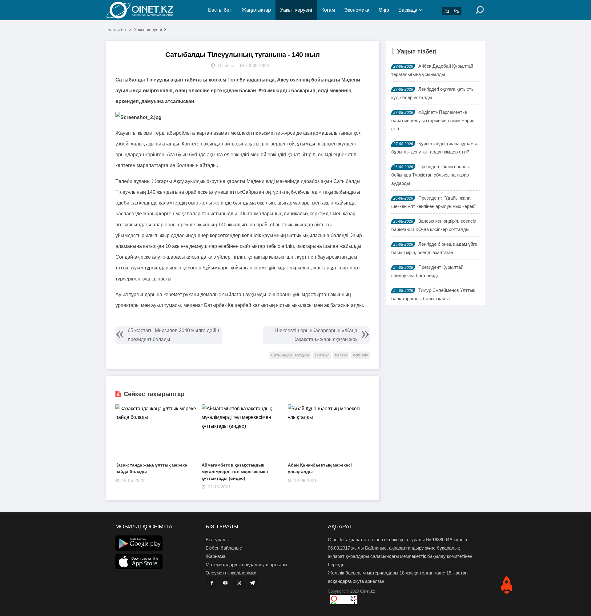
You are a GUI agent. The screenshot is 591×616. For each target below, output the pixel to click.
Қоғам (328, 10)
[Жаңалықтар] (144, 10)
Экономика (356, 10)
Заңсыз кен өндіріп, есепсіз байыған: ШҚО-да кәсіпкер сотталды (433, 225)
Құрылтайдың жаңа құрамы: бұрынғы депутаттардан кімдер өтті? (434, 147)
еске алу (360, 355)
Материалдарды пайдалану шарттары (246, 564)
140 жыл (322, 355)
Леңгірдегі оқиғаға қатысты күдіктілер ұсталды (433, 93)
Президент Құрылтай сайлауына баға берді (427, 271)
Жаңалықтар (256, 10)
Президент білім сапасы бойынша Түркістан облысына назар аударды (430, 175)
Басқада (407, 10)
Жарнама (215, 556)
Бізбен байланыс (224, 547)
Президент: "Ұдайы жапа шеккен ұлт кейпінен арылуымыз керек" (433, 202)
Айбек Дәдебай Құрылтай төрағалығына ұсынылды (432, 70)
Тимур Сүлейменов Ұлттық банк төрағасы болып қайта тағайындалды (433, 298)
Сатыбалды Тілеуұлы (290, 355)
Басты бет (219, 10)
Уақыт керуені (296, 10)
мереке (341, 355)
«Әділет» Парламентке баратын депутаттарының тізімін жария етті (432, 120)
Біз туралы (217, 539)
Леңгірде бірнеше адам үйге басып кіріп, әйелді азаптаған (434, 248)
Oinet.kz (367, 591)
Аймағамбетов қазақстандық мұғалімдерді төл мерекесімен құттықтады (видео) (235, 472)
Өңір (384, 10)
